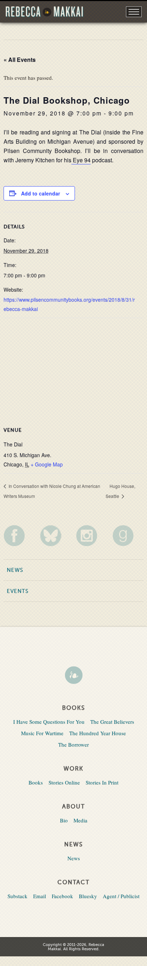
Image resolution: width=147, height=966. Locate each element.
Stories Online (64, 782)
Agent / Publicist (121, 896)
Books (36, 782)
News (15, 570)
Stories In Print (102, 782)
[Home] (73, 675)
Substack (17, 896)
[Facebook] (19, 535)
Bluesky (88, 896)
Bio (64, 820)
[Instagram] (91, 535)
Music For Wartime (42, 733)
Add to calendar (40, 193)
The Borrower (73, 744)
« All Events (20, 59)
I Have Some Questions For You (49, 721)
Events (18, 591)
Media (80, 820)
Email (39, 896)
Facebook (62, 896)
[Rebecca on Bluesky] (55, 535)
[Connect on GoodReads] (127, 535)
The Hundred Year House (97, 733)
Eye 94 (81, 160)
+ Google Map (47, 464)
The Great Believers (112, 721)
